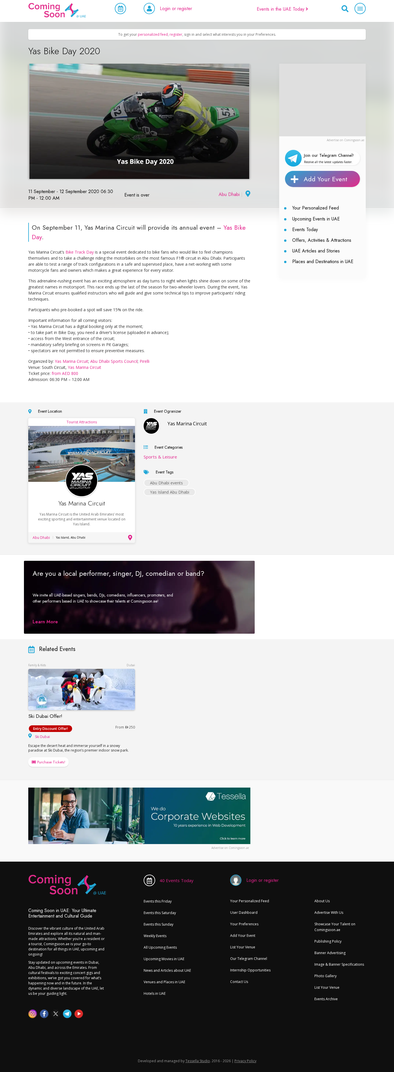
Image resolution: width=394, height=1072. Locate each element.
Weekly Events (155, 935)
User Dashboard (244, 912)
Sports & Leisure (160, 457)
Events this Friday (158, 901)
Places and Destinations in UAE (322, 261)
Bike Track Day (79, 252)
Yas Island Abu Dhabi (169, 492)
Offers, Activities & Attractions (321, 240)
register (176, 34)
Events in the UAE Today (281, 9)
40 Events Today (177, 880)
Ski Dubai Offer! (45, 716)
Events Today (305, 229)
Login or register (176, 8)
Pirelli (144, 361)
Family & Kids (37, 665)
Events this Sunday (158, 924)
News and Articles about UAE (167, 970)
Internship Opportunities (250, 970)
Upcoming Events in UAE (316, 219)
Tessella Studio (197, 1060)
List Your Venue (242, 947)
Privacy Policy (245, 1060)
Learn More (45, 621)
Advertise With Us (328, 912)
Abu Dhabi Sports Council (114, 361)
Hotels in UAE (155, 993)
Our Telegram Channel (248, 958)
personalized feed (153, 34)
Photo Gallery (325, 975)
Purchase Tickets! (50, 762)
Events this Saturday (160, 912)
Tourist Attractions (82, 422)
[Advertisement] (322, 100)
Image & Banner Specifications (339, 964)
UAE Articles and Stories (316, 251)
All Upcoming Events (160, 947)
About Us (322, 901)
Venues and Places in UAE (164, 981)
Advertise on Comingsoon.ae (345, 140)
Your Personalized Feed (315, 208)
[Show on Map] (247, 194)
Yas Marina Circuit (71, 361)
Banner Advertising (330, 952)
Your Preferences (244, 924)
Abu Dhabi (229, 194)
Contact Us (239, 981)
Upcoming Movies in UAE (164, 958)
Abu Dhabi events (166, 483)
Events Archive (326, 998)
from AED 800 (65, 373)
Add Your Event (325, 179)
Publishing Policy (328, 941)
